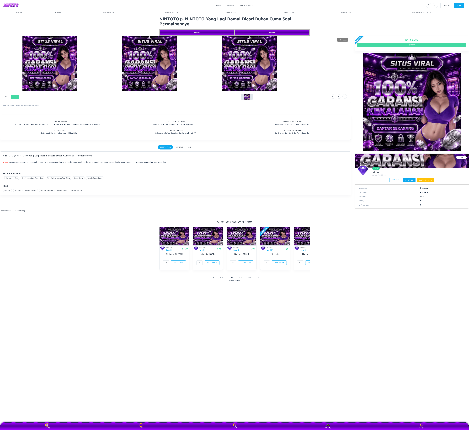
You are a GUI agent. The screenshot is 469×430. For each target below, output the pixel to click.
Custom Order (425, 180)
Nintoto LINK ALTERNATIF (422, 13)
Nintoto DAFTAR (171, 13)
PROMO (47, 428)
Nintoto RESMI (288, 13)
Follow (395, 180)
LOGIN (197, 32)
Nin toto (58, 13)
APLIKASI (328, 428)
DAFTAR (272, 32)
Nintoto (19, 13)
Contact (409, 180)
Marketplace (6, 211)
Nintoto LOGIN (108, 13)
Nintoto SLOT (346, 13)
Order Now (178, 263)
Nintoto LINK (231, 13)
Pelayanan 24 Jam (11, 178)
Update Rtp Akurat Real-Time (58, 178)
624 (15, 97)
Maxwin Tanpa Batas (94, 178)
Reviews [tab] (179, 147)
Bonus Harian (78, 178)
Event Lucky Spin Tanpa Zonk (32, 178)
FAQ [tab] (189, 147)
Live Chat (422, 428)
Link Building (19, 211)
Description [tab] (165, 147)
